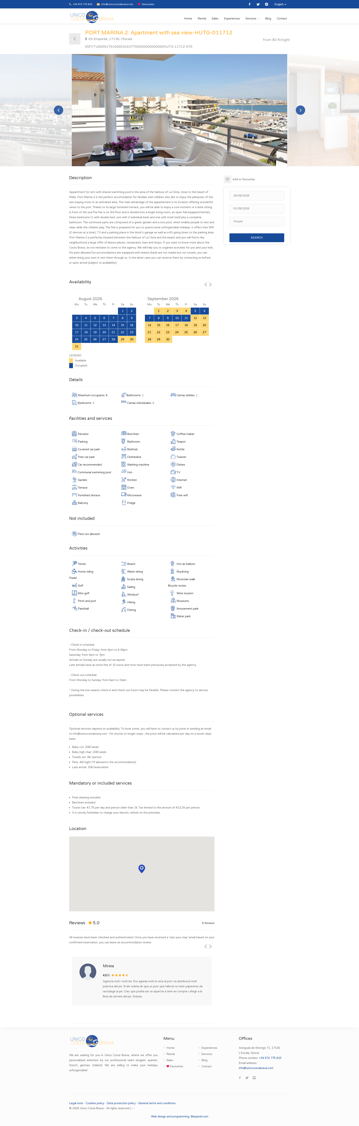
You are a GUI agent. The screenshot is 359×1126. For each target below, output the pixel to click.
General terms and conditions (157, 1103)
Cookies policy (95, 1103)
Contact (282, 18)
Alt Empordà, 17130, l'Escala (110, 39)
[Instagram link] (266, 4)
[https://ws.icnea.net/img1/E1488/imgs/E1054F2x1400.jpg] (179, 110)
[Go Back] (74, 39)
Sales (215, 18)
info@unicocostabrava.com (117, 4)
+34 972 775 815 (82, 4)
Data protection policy (121, 1103)
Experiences (232, 18)
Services (251, 18)
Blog (268, 18)
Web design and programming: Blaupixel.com (179, 1116)
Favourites (147, 4)
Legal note (76, 1103)
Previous (58, 110)
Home (188, 18)
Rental (202, 18)
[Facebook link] (250, 4)
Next (300, 110)
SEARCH (257, 237)
